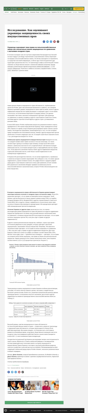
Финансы (26, 12)
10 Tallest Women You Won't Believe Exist (32, 392)
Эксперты (75, 12)
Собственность (28, 368)
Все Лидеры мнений (36, 410)
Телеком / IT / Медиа (45, 12)
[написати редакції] (54, 41)
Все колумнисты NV (23, 410)
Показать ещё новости (34, 402)
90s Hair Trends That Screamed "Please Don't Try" (50, 392)
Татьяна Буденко (15, 365)
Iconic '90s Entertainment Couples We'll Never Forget (15, 392)
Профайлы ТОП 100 (56, 12)
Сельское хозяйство (15, 368)
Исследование (35, 368)
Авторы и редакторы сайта (76, 410)
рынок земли (43, 368)
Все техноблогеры (48, 410)
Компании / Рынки (34, 12)
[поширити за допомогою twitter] (47, 41)
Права (22, 368)
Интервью (69, 12)
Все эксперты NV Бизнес (61, 410)
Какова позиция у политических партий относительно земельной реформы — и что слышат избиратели (31, 66)
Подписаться (78, 8)
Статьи (64, 12)
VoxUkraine (25, 362)
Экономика (20, 12)
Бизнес (7, 12)
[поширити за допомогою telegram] (51, 41)
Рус (66, 8)
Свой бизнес (14, 12)
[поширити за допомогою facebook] (44, 41)
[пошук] (62, 9)
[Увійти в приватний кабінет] (71, 8)
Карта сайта (13, 410)
